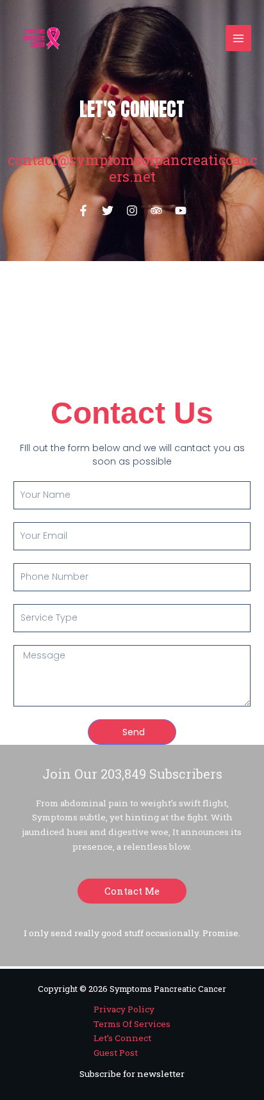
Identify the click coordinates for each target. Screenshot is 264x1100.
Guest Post (116, 1052)
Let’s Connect (122, 1038)
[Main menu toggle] (239, 38)
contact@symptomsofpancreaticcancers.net (132, 168)
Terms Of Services (132, 1024)
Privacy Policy (124, 1009)
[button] (132, 891)
